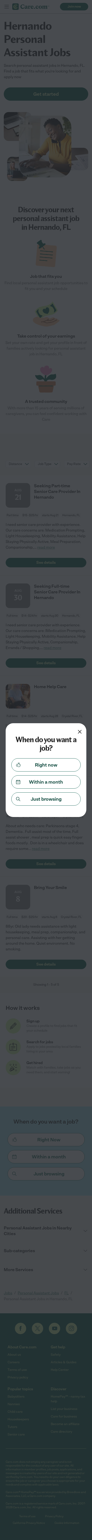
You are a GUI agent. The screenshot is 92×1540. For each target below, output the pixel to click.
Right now (46, 765)
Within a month (46, 782)
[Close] (80, 732)
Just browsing (46, 799)
